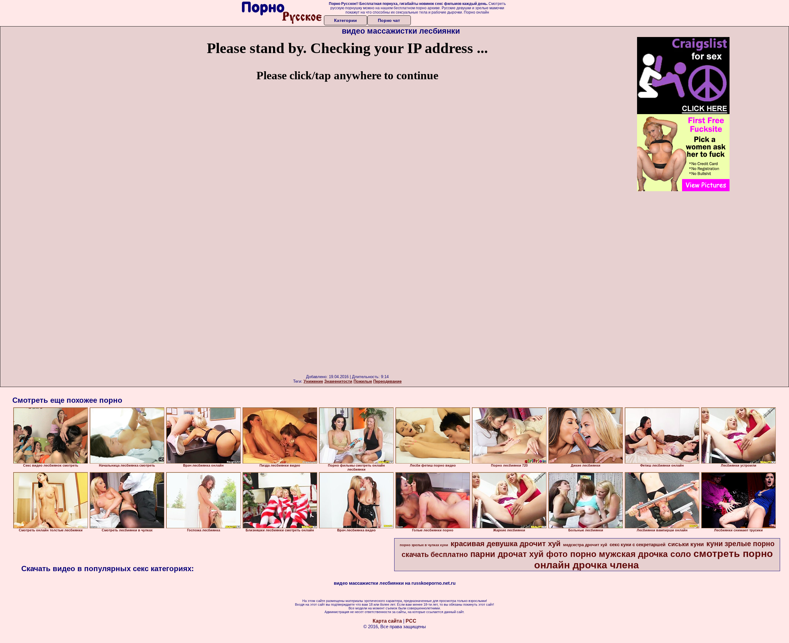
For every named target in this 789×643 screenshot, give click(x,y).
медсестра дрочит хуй (585, 544)
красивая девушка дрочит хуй (506, 543)
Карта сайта (387, 621)
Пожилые (363, 381)
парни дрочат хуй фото (519, 554)
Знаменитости (338, 381)
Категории (345, 20)
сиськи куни (686, 544)
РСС (411, 621)
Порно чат (389, 20)
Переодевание (387, 381)
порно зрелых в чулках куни (424, 545)
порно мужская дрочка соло (630, 554)
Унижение (313, 381)
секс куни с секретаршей (637, 544)
